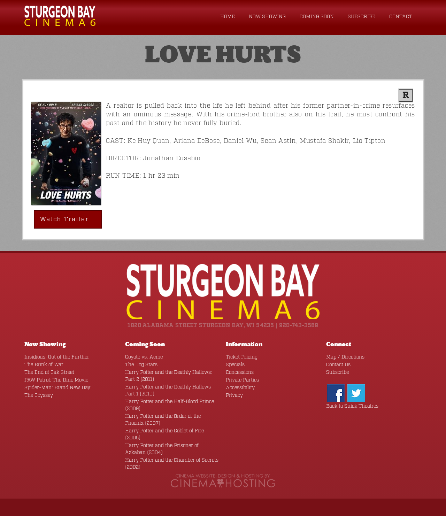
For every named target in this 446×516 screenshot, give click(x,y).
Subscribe (361, 17)
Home (227, 17)
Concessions (240, 372)
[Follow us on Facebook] (336, 393)
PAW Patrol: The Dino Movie (56, 380)
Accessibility (240, 388)
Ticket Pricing (241, 357)
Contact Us (338, 365)
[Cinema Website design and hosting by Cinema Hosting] (223, 481)
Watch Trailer (65, 219)
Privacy (234, 395)
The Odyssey (38, 395)
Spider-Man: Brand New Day (57, 388)
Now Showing (267, 17)
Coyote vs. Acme (144, 357)
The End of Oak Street (49, 372)
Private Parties (242, 380)
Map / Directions (345, 357)
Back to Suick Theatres (352, 406)
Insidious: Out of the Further (56, 357)
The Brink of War (43, 365)
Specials (235, 365)
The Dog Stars (141, 365)
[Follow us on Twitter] (356, 393)
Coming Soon (317, 17)
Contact (400, 17)
